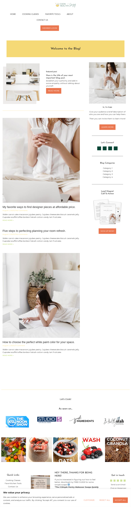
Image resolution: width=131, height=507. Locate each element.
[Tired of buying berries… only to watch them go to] (91, 449)
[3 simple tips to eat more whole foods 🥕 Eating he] (13, 449)
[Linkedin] (125, 481)
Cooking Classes (30, 14)
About (70, 14)
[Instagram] (111, 481)
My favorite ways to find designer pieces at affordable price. (39, 207)
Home (13, 14)
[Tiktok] (118, 481)
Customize (89, 500)
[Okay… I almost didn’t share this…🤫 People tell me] (117, 449)
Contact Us (42, 20)
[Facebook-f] (114, 481)
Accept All (120, 500)
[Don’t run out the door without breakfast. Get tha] (65, 449)
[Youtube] (121, 481)
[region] (65, 498)
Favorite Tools (52, 14)
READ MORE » (8, 220)
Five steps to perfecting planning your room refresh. (34, 230)
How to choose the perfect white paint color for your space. (39, 342)
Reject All (104, 500)
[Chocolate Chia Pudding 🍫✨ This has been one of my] (39, 449)
